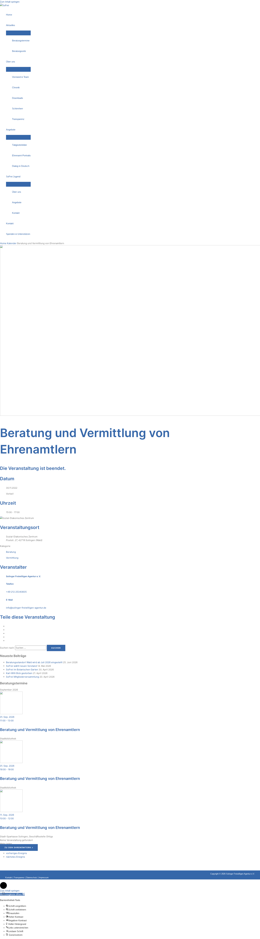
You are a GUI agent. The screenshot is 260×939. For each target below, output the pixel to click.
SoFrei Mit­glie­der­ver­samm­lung (22, 676)
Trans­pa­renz (18, 119)
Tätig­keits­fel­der (19, 145)
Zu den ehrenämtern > (19, 847)
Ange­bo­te (10, 129)
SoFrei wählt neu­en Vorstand (21, 666)
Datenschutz (31, 877)
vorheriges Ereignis (16, 853)
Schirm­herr (17, 108)
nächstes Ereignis (15, 856)
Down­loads (17, 98)
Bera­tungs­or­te (19, 51)
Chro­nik (16, 87)
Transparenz (19, 877)
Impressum (44, 877)
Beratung (11, 551)
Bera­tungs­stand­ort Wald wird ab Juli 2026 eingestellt (34, 662)
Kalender (12, 243)
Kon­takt (16, 213)
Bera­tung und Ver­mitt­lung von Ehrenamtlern (40, 729)
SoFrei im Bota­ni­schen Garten (22, 669)
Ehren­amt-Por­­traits (21, 155)
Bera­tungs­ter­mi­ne (20, 40)
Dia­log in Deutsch (20, 166)
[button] (3, 885)
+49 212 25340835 (16, 591)
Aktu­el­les (10, 25)
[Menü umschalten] (18, 33)
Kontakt (8, 877)
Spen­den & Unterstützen (18, 234)
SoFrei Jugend (13, 176)
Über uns (10, 61)
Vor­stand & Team (20, 77)
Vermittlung (12, 557)
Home (9, 14)
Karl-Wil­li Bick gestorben (19, 673)
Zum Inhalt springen (9, 1)
